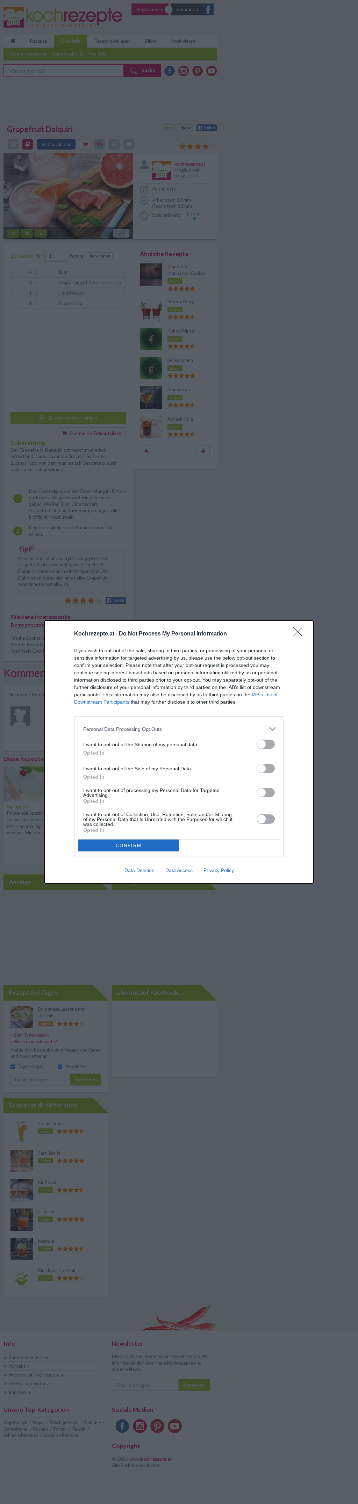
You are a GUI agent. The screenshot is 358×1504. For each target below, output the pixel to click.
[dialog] (179, 752)
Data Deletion (139, 870)
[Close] (300, 634)
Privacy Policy (218, 870)
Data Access (179, 870)
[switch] (266, 744)
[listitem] (179, 729)
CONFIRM (129, 845)
